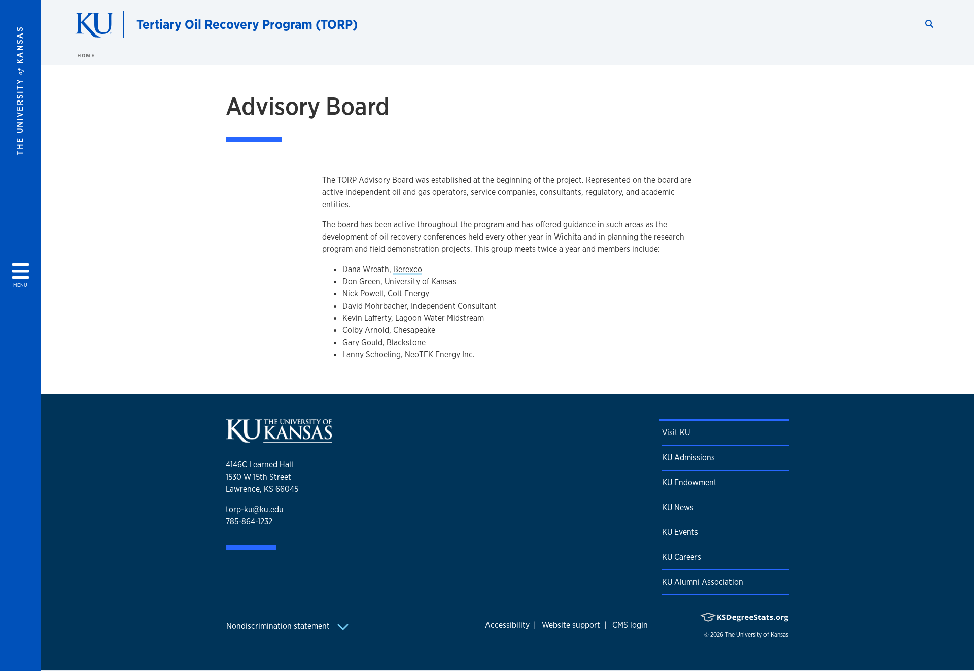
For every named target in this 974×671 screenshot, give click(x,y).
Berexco (407, 269)
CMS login (630, 625)
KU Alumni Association (702, 582)
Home (85, 55)
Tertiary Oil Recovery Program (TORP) (247, 24)
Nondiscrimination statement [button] (279, 626)
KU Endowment (689, 482)
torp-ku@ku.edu (255, 509)
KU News (677, 507)
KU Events (680, 532)
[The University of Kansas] (279, 438)
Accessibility (507, 625)
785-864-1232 (249, 521)
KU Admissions (688, 457)
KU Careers (681, 557)
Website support (571, 625)
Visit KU (676, 432)
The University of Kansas (756, 635)
